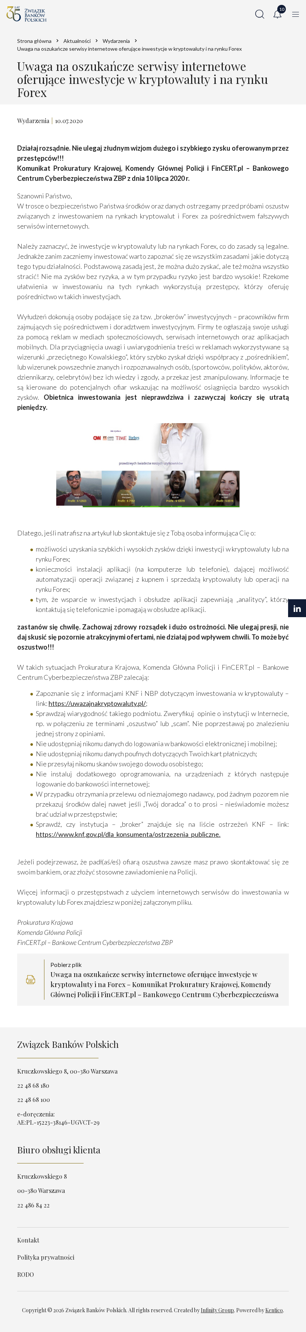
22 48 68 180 (33, 1085)
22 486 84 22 (33, 1205)
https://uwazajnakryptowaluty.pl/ (97, 703)
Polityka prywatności (45, 1257)
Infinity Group (217, 1310)
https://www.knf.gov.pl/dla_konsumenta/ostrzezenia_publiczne (127, 834)
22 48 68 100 (33, 1099)
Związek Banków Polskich (68, 1044)
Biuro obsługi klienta (58, 1150)
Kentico (274, 1310)
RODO (25, 1274)
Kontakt (28, 1240)
